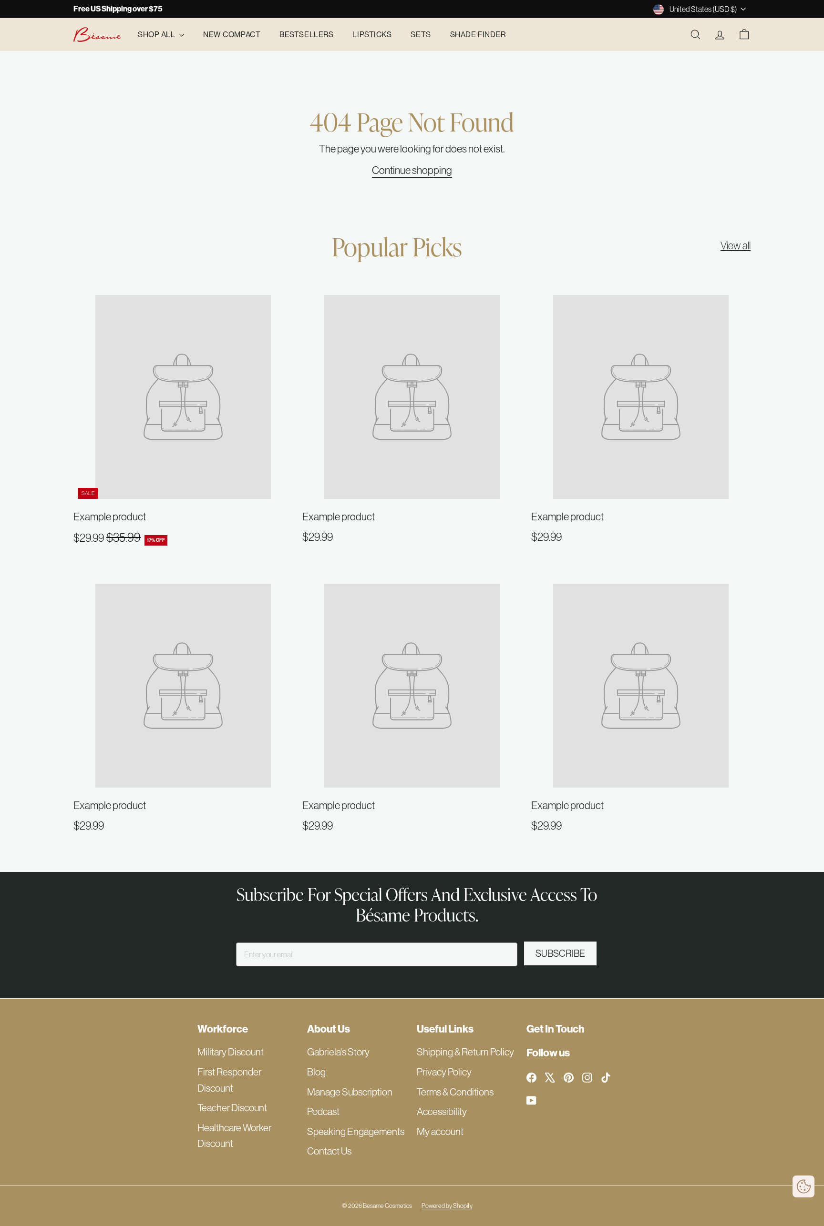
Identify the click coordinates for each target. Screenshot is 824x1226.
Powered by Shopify (447, 1205)
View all (736, 245)
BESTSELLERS (306, 34)
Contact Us (329, 1151)
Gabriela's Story (338, 1051)
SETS (421, 34)
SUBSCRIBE (560, 953)
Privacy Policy (444, 1071)
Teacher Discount (232, 1107)
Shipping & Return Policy (465, 1051)
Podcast (323, 1111)
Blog (316, 1071)
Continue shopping (412, 170)
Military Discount (230, 1051)
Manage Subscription (349, 1091)
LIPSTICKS (371, 34)
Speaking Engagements (355, 1131)
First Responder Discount (229, 1079)
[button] (803, 1186)
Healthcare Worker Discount (234, 1135)
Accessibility (442, 1111)
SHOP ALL (157, 34)
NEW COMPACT (231, 34)
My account (440, 1131)
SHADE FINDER (478, 34)
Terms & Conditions (455, 1091)
